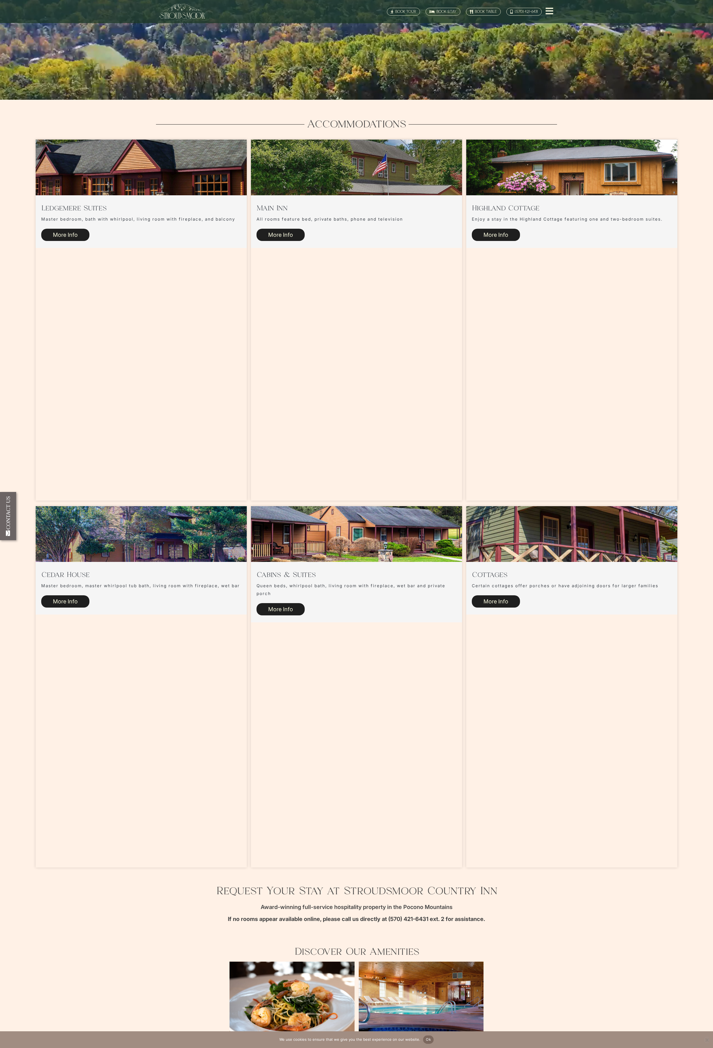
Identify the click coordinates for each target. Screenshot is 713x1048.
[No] (707, 1040)
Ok (428, 1039)
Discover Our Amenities (356, 952)
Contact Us (8, 513)
